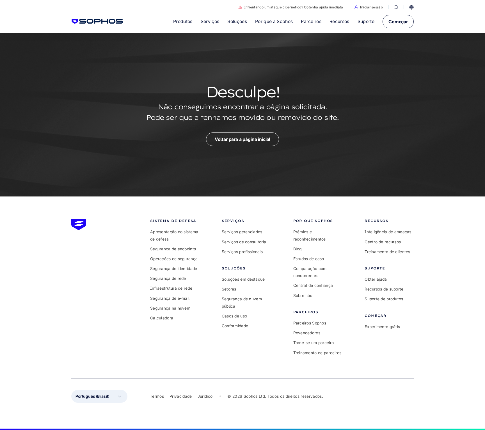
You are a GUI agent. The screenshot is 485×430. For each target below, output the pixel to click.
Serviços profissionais (242, 251)
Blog (297, 248)
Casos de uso (234, 316)
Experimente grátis (382, 326)
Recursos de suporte (384, 289)
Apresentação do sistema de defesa (174, 235)
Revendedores (306, 332)
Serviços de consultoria (244, 241)
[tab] (174, 221)
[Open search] (396, 7)
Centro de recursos (383, 241)
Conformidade (235, 325)
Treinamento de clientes (387, 251)
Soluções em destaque (243, 279)
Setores (229, 289)
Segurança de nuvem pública (242, 302)
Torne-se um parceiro (313, 342)
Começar (398, 21)
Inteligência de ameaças (388, 231)
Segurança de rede (168, 278)
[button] (368, 7)
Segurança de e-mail (169, 298)
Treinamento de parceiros (317, 352)
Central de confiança (313, 285)
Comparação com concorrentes (310, 272)
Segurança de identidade (173, 268)
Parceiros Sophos (309, 323)
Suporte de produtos (384, 298)
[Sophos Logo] (97, 21)
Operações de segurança (174, 258)
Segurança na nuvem (170, 308)
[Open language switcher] (411, 7)
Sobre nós (302, 295)
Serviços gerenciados (242, 231)
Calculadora (161, 317)
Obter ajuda (376, 279)
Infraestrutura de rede (171, 288)
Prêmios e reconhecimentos (309, 235)
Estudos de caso (308, 258)
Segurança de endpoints (173, 248)
